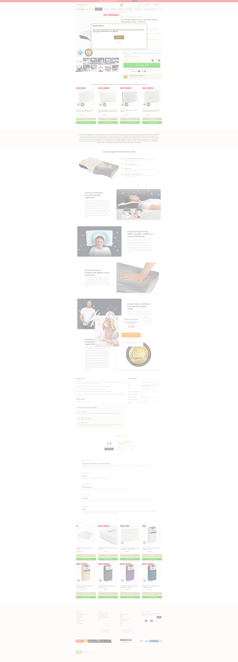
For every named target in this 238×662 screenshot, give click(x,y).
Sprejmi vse (119, 37)
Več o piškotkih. (96, 32)
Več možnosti (119, 42)
